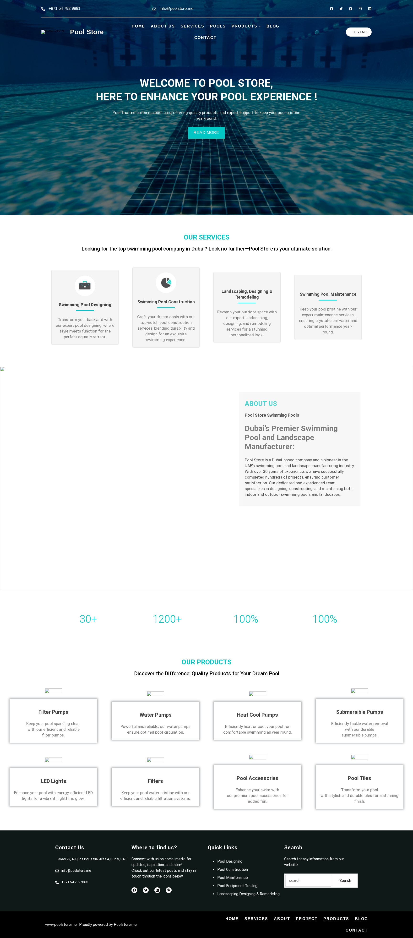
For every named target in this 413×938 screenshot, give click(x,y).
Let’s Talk (359, 32)
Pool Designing (229, 861)
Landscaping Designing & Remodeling (248, 894)
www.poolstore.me (61, 924)
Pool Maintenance (232, 877)
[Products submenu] (259, 26)
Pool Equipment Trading (237, 885)
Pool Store (87, 32)
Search (345, 880)
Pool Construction (232, 869)
